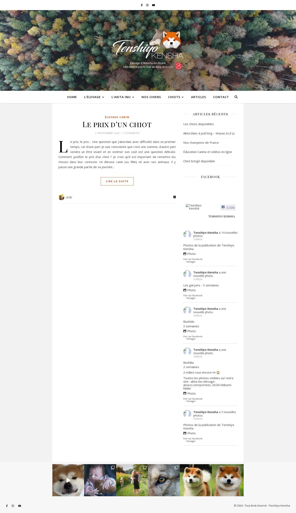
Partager (191, 261)
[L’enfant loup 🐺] (164, 480)
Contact (221, 97)
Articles (198, 97)
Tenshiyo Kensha (205, 233)
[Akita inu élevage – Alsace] (148, 43)
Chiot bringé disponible (199, 161)
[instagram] (147, 5)
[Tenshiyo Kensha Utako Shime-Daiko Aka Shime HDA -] (196, 480)
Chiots (174, 97)
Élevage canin (117, 117)
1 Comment (130, 133)
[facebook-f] (142, 5)
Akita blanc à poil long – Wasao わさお (209, 133)
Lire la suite (117, 181)
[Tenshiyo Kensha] (195, 206)
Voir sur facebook (192, 259)
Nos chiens (151, 97)
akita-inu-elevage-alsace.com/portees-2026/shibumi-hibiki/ (207, 385)
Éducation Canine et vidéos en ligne (207, 152)
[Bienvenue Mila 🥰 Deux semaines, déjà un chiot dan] (100, 480)
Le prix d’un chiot (117, 124)
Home (72, 97)
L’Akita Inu (121, 97)
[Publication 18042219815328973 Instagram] (68, 480)
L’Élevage (92, 97)
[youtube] (153, 5)
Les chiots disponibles (198, 124)
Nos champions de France (201, 142)
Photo (191, 254)
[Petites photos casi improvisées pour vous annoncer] (132, 480)
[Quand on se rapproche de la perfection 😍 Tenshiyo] (228, 480)
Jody (69, 197)
